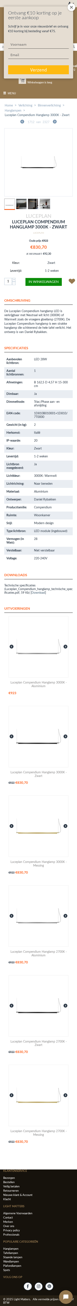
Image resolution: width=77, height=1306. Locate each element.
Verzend (38, 70)
